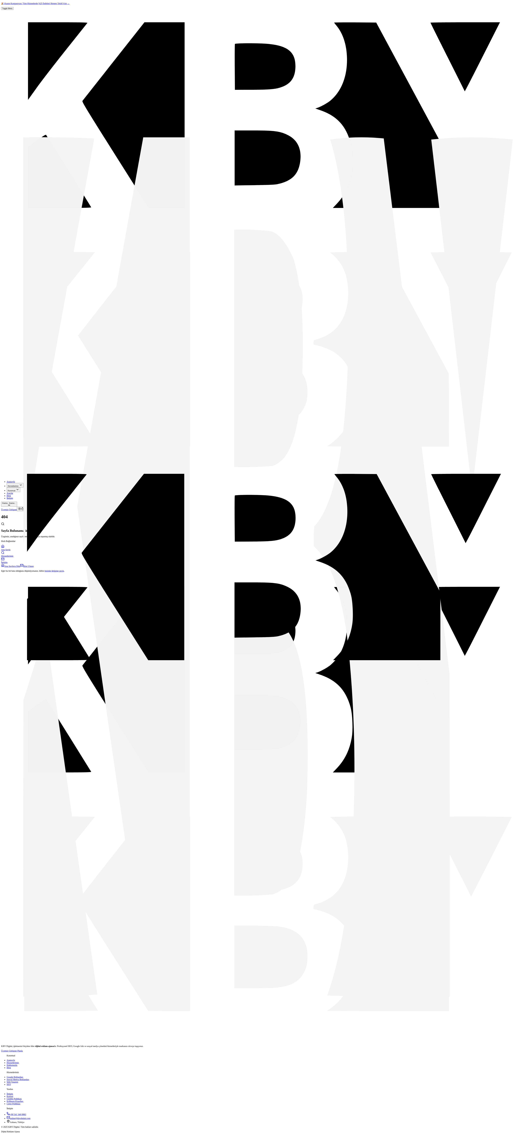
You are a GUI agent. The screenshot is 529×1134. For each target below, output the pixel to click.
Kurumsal (11, 491)
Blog (9, 496)
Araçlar (10, 493)
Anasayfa (11, 481)
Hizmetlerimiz (13, 486)
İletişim (10, 498)
